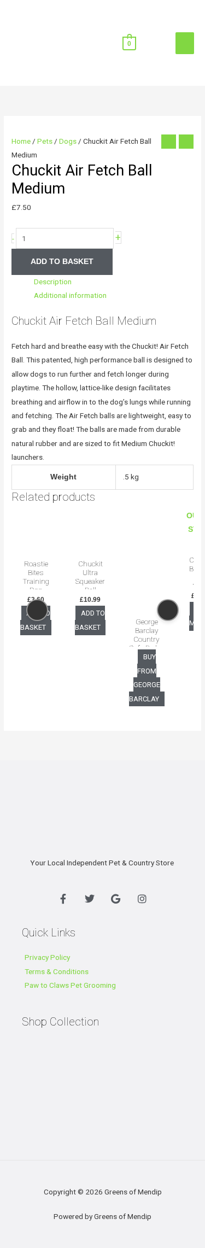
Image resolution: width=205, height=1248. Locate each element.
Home (21, 141)
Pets (44, 141)
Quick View (36, 545)
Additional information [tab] (70, 295)
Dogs (68, 141)
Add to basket (62, 261)
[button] (149, 42)
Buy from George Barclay (144, 678)
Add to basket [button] (90, 620)
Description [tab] (53, 281)
